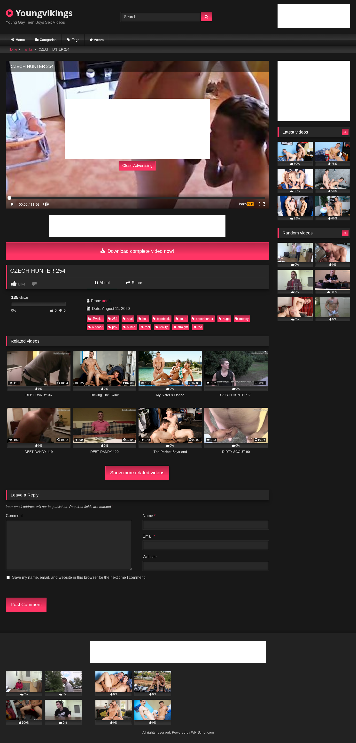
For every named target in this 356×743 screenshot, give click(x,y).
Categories (48, 40)
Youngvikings (43, 13)
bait (144, 319)
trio (200, 327)
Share (136, 283)
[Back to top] (341, 728)
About (104, 283)
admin (107, 301)
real (147, 327)
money (244, 319)
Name (149, 516)
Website (150, 557)
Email (149, 536)
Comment (14, 516)
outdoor (97, 327)
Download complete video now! (140, 251)
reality (163, 327)
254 (114, 319)
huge (226, 319)
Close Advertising (137, 166)
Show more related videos (137, 472)
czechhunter (204, 319)
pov (114, 327)
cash (182, 319)
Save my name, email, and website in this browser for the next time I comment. (79, 577)
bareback (163, 319)
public (131, 327)
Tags (75, 40)
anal (130, 319)
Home (20, 40)
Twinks (28, 49)
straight (183, 327)
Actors (99, 40)
